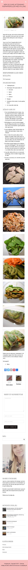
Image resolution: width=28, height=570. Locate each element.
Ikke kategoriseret (7, 547)
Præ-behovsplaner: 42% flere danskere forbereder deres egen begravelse (15, 509)
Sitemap (22, 563)
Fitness (4, 544)
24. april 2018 (6, 30)
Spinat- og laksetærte (11, 532)
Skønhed (5, 552)
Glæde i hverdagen (10, 526)
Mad (15, 30)
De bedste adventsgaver (12, 521)
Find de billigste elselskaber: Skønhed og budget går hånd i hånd (15, 515)
